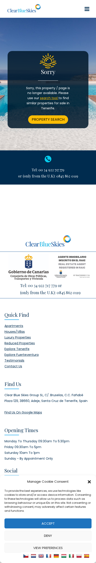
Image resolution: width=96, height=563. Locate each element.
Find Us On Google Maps (23, 412)
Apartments (13, 326)
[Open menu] (87, 9)
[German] (56, 556)
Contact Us (13, 366)
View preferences (48, 547)
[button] (89, 481)
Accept (48, 523)
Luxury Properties (17, 337)
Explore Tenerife (16, 349)
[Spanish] (86, 556)
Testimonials (14, 360)
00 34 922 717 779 (51, 169)
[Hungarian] (64, 556)
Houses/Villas (14, 331)
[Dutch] (33, 556)
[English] (41, 556)
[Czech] (26, 556)
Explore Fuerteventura (21, 354)
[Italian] (71, 556)
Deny (48, 535)
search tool (49, 98)
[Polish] (79, 556)
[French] (48, 556)
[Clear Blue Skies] (24, 9)
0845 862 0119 (67, 176)
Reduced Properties (19, 343)
